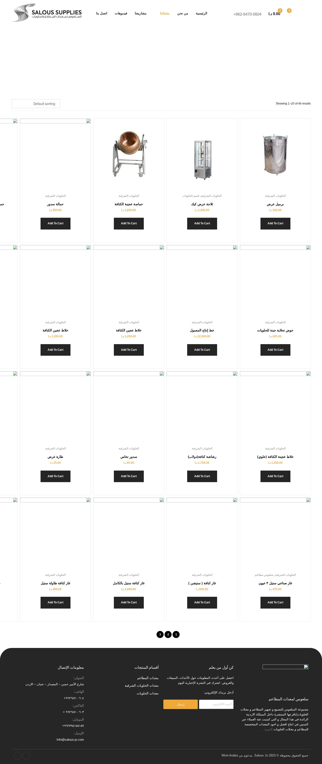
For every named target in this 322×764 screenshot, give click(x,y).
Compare (270, 157)
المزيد (268, 729)
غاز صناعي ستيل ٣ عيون (275, 583)
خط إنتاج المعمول (202, 330)
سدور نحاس (128, 457)
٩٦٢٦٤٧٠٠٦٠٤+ (74, 698)
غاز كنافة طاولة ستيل (55, 583)
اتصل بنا (101, 13)
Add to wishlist (281, 157)
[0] (294, 13)
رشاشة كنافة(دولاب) (202, 457)
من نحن (182, 13)
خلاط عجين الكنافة (129, 330)
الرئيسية (201, 13)
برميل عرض (275, 204)
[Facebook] (26, 755)
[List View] (65, 103)
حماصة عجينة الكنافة (129, 204)
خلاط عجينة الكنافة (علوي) (275, 457)
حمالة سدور (55, 204)
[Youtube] (17, 755)
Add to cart (275, 223)
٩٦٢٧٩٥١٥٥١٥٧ (74, 725)
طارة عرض (55, 457)
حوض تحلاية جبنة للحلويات (275, 330)
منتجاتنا (165, 13)
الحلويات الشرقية (275, 195)
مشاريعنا (141, 13)
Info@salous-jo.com (70, 739)
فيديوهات (121, 13)
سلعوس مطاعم (264, 574)
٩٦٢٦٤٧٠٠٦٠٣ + (73, 712)
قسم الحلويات (190, 195)
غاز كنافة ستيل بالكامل (128, 583)
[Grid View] (70, 103)
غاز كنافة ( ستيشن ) (202, 583)
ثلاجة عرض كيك (202, 204)
